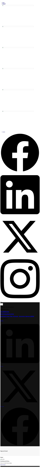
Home (3, 2)
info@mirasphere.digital (7, 314)
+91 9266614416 (4, 311)
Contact (3, 131)
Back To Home (2, 464)
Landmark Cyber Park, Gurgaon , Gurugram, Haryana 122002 (17, 316)
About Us (4, 3)
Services (3, 4)
